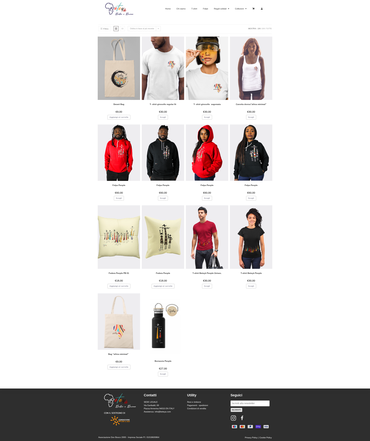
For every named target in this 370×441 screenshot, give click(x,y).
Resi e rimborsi (194, 402)
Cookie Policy (265, 437)
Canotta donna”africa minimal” (251, 104)
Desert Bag (118, 104)
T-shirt (194, 9)
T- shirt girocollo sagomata (207, 104)
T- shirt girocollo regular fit (163, 104)
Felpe (205, 9)
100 (259, 29)
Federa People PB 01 (119, 273)
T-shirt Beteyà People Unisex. (207, 273)
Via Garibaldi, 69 (151, 405)
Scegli (163, 117)
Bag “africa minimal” (119, 354)
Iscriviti (236, 410)
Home (168, 9)
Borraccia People (163, 361)
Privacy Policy (251, 437)
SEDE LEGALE (151, 402)
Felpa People (118, 185)
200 (263, 29)
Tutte (269, 29)
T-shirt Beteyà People (251, 273)
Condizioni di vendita (196, 408)
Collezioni (239, 9)
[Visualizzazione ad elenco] (122, 28)
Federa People (163, 273)
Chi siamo (181, 9)
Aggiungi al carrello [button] (119, 117)
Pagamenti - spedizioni (197, 405)
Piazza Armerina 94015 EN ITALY (159, 408)
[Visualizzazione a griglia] (116, 28)
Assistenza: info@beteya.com (157, 411)
